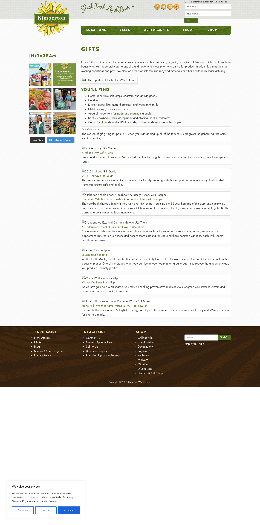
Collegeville (145, 338)
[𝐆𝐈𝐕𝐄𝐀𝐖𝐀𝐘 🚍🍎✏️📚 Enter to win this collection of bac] (40, 74)
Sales (125, 30)
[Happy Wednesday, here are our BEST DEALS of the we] (40, 99)
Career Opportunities (99, 342)
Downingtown (146, 346)
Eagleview (144, 351)
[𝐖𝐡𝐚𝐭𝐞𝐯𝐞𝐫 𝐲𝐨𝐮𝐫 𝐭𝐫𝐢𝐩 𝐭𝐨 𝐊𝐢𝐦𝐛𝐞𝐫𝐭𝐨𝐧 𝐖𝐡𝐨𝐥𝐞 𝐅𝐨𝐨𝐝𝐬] (64, 99)
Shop (212, 30)
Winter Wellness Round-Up (98, 282)
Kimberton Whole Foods (139, 382)
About (188, 30)
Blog (37, 346)
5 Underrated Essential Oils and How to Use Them (113, 227)
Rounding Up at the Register (103, 355)
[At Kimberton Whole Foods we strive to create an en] (40, 123)
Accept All (69, 510)
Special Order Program (48, 351)
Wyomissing (145, 369)
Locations (96, 30)
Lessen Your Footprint (95, 255)
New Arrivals (42, 338)
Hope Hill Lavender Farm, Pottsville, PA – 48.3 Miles (114, 306)
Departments (156, 30)
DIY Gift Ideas (90, 129)
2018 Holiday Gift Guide (97, 176)
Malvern (143, 360)
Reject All (46, 510)
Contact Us (93, 338)
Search (224, 337)
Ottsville (143, 364)
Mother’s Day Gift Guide (97, 153)
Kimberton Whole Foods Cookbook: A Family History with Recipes (122, 199)
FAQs (37, 342)
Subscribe (191, 20)
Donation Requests (97, 351)
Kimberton (144, 355)
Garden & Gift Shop (150, 373)
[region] (46, 499)
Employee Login (194, 344)
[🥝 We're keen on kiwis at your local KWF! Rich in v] (64, 123)
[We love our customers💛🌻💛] (64, 74)
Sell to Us (92, 346)
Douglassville (146, 342)
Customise (23, 510)
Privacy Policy (42, 355)
